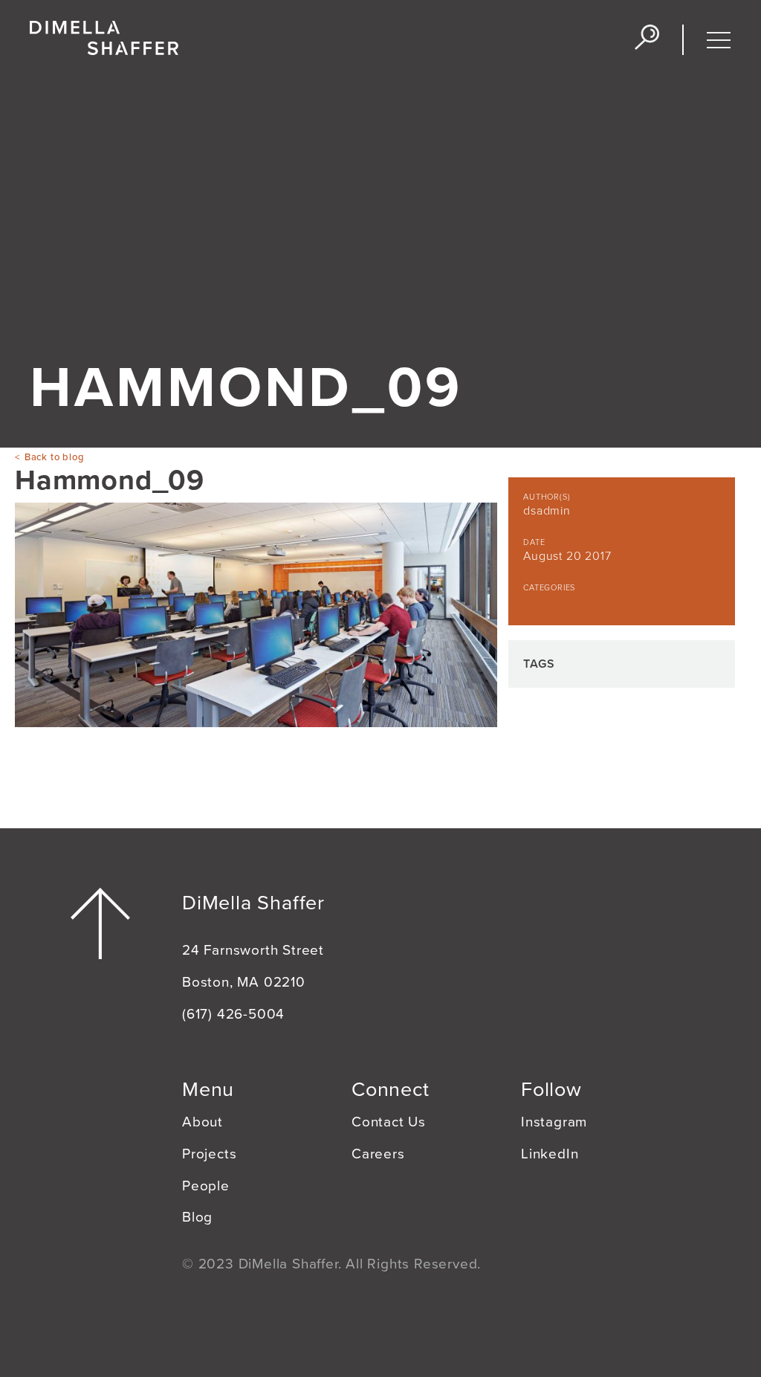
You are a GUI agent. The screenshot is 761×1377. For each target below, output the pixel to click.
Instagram (554, 1122)
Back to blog (54, 457)
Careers (378, 1154)
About (202, 1122)
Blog (197, 1217)
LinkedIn (549, 1154)
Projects (209, 1154)
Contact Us (389, 1122)
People (206, 1186)
